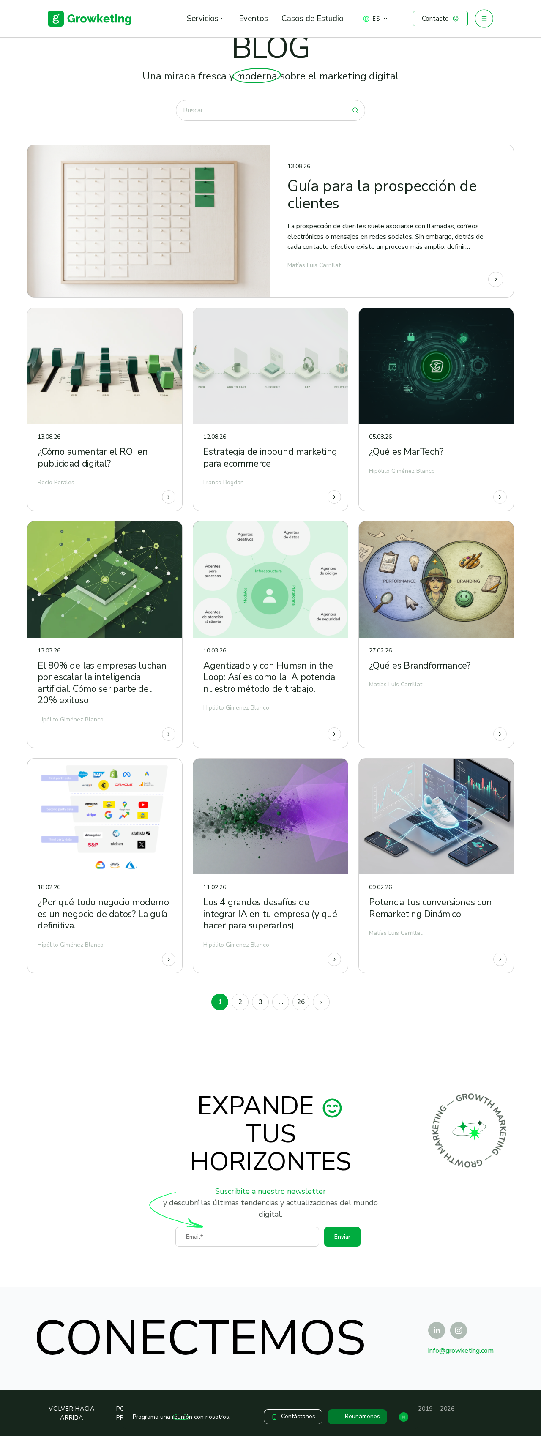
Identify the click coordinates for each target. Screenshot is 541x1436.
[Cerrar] (403, 1417)
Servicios (203, 18)
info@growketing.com (461, 1350)
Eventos (253, 18)
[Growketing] (89, 19)
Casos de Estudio (312, 18)
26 (301, 1002)
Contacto (435, 18)
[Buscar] (355, 110)
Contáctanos (298, 1416)
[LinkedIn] (436, 1330)
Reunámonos (362, 1416)
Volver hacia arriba (71, 1413)
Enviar (342, 1237)
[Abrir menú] (484, 18)
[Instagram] (458, 1330)
